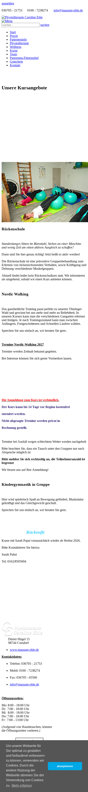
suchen (44, 25)
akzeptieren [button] (65, 766)
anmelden (8, 3)
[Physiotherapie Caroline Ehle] (22, 17)
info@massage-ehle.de (68, 10)
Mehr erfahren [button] (22, 785)
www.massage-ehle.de (24, 649)
